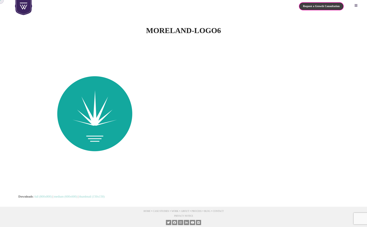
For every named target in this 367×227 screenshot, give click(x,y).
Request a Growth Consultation (321, 6)
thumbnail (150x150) (92, 196)
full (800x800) (43, 196)
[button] (357, 5)
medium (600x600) (65, 196)
